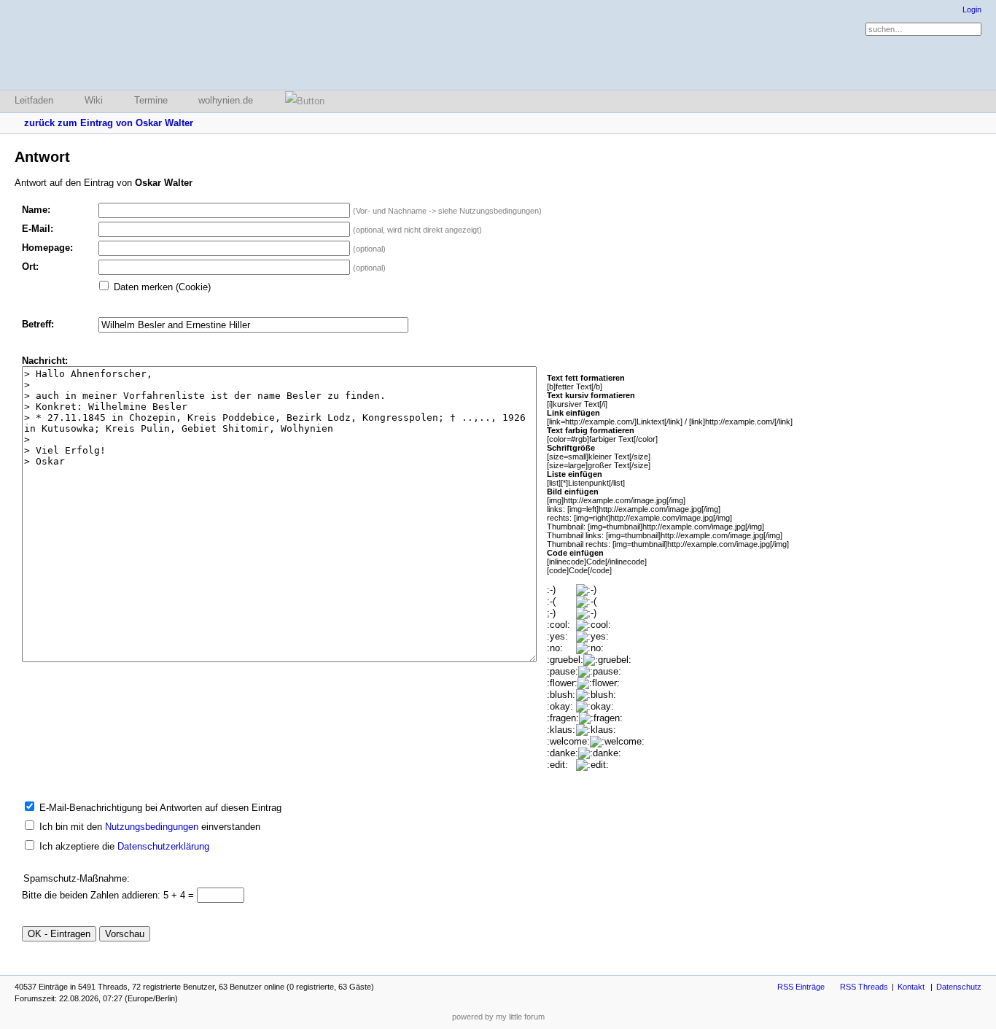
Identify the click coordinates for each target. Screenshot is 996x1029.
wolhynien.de (225, 100)
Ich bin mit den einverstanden (149, 826)
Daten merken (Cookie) (162, 286)
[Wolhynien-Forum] (91, 45)
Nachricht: (45, 360)
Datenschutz (958, 986)
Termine (151, 100)
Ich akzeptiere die (124, 846)
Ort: (30, 266)
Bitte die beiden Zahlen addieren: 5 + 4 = (109, 895)
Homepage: (47, 247)
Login (971, 9)
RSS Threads (864, 986)
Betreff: (38, 324)
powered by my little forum (498, 1016)
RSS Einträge (801, 986)
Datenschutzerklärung (163, 846)
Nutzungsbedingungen (151, 826)
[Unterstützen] (300, 101)
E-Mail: (37, 228)
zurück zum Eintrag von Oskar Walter (108, 122)
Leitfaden (34, 100)
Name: (36, 209)
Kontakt (911, 986)
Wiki (94, 100)
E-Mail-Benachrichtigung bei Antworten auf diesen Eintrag (160, 807)
